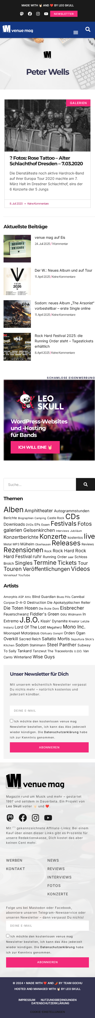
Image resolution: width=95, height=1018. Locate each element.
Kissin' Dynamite (54, 621)
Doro (55, 608)
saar (70, 557)
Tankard (24, 651)
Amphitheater (39, 510)
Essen (45, 524)
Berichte (10, 518)
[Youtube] (46, 14)
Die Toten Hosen (21, 608)
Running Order (55, 557)
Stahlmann (38, 645)
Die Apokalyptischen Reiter (68, 602)
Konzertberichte (21, 537)
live (89, 536)
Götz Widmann (71, 614)
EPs (37, 524)
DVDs (29, 524)
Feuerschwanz (16, 614)
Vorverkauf (10, 575)
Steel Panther (62, 644)
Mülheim (27, 544)
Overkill (11, 638)
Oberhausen (43, 544)
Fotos (85, 523)
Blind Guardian (44, 597)
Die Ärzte (45, 608)
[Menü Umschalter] (75, 32)
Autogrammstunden (71, 511)
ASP (21, 597)
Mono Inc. (74, 627)
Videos (80, 568)
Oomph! (58, 633)
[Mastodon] (22, 14)
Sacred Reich (30, 639)
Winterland (23, 657)
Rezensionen (23, 550)
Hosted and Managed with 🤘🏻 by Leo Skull (47, 989)
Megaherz (54, 627)
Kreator (74, 621)
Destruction (36, 602)
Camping (40, 518)
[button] (87, 29)
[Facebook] (30, 14)
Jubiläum (76, 531)
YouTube (24, 575)
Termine (44, 562)
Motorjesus (30, 633)
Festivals (64, 523)
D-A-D (21, 602)
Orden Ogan (74, 633)
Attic (28, 597)
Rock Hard (63, 550)
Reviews (88, 544)
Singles (23, 563)
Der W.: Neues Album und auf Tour (63, 270)
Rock (48, 551)
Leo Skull (14, 806)
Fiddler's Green (44, 614)
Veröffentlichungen (46, 569)
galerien (13, 530)
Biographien (25, 518)
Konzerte (53, 536)
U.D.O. (78, 651)
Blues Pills (63, 597)
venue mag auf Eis (50, 237)
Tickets (67, 562)
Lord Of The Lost (30, 627)
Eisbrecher (72, 608)
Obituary (46, 633)
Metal (8, 544)
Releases (66, 543)
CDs (72, 516)
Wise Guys (44, 656)
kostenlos (75, 537)
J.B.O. (30, 619)
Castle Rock (55, 518)
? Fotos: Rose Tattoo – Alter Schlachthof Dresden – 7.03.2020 (46, 161)
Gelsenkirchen (39, 530)
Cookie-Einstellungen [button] (47, 1012)
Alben (14, 509)
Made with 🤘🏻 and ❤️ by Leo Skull (48, 5)
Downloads (14, 524)
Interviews (62, 531)
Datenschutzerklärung (61, 732)
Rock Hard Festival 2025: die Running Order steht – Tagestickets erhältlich (64, 340)
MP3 (16, 544)
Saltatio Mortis (56, 638)
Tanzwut (39, 651)
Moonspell (12, 633)
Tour (83, 563)
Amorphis (10, 597)
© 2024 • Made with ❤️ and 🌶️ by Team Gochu (47, 983)
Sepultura (77, 639)
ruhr (37, 556)
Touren (13, 568)
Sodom (22, 645)
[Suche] (85, 484)
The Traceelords (60, 651)
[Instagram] (38, 14)
